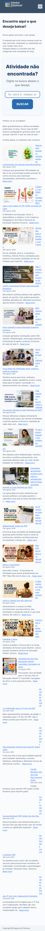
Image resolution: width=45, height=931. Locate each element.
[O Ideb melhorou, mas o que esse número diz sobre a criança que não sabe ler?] (18, 589)
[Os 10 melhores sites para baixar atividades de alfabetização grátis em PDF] (18, 514)
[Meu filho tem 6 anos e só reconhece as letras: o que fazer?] (18, 553)
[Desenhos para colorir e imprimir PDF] (20, 848)
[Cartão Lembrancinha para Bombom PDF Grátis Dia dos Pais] (20, 810)
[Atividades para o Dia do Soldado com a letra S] (18, 235)
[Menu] (40, 6)
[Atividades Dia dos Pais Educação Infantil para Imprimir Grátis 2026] (20, 735)
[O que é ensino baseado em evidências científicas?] (18, 437)
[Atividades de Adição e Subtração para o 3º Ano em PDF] (20, 696)
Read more (7, 181)
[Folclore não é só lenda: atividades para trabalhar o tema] (18, 627)
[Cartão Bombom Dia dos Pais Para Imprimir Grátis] (20, 777)
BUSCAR (22, 104)
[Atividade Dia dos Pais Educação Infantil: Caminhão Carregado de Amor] (9, 666)
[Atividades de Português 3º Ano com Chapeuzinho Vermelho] (20, 890)
